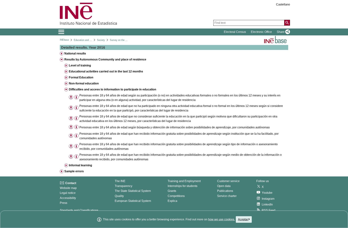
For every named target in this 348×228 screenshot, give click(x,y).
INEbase (64, 39)
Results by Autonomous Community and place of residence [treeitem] (105, 59)
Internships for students (182, 186)
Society (101, 40)
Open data (224, 186)
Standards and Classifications (79, 210)
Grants (172, 190)
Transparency (123, 186)
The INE (120, 181)
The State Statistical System (133, 190)
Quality (119, 196)
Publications (225, 190)
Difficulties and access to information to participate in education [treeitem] (112, 89)
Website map (68, 188)
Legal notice (68, 192)
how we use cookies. (221, 219)
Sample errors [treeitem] (74, 171)
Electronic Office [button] (261, 31)
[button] (282, 32)
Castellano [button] (283, 4)
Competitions (176, 196)
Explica (172, 200)
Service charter (227, 196)
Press (63, 202)
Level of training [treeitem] (80, 65)
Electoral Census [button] (235, 31)
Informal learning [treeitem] (80, 165)
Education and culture (85, 40)
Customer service (228, 181)
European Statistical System (133, 200)
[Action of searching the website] (287, 23)
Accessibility (68, 198)
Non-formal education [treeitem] (84, 83)
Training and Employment (184, 181)
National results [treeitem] (75, 53)
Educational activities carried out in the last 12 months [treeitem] (106, 71)
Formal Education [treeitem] (81, 77)
